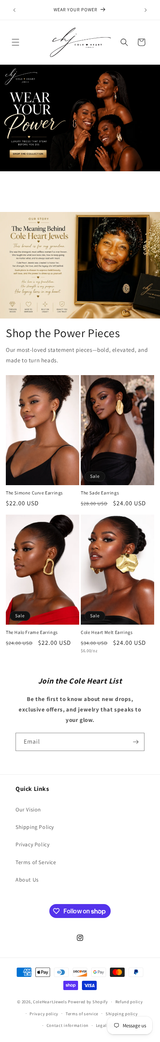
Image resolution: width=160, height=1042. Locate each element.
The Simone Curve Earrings (34, 493)
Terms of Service (36, 862)
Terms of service (82, 1013)
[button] (15, 42)
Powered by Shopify (88, 1001)
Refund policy (129, 1001)
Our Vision (28, 809)
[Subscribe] (135, 742)
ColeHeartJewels (50, 1001)
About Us (27, 879)
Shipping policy (122, 1013)
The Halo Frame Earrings (32, 632)
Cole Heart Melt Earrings (106, 632)
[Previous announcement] (14, 10)
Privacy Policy (32, 844)
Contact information (68, 1025)
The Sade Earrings (100, 493)
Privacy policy (44, 1013)
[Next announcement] (145, 10)
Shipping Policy (35, 826)
